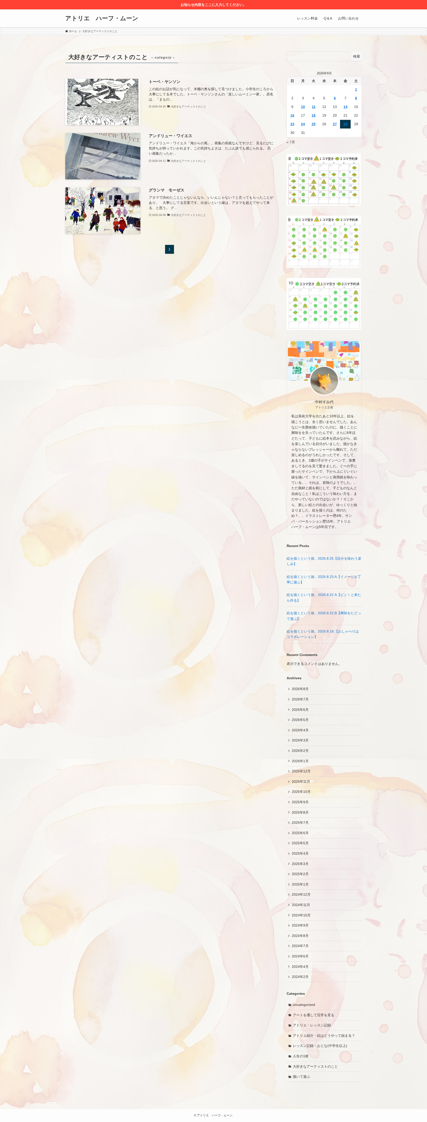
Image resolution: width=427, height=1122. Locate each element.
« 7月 (291, 142)
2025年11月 (301, 781)
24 (303, 124)
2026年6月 (300, 710)
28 (345, 124)
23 (292, 124)
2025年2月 (300, 874)
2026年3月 (300, 740)
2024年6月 (300, 956)
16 (292, 115)
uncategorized (304, 1005)
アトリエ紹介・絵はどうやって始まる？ (324, 1035)
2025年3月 (300, 864)
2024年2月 (300, 977)
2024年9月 (300, 925)
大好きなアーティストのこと (315, 1066)
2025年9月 (300, 802)
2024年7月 (300, 946)
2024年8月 (300, 936)
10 (303, 107)
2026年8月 (300, 689)
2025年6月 (300, 833)
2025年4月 (300, 853)
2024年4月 (300, 967)
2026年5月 (300, 720)
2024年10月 (301, 915)
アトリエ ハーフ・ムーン (101, 18)
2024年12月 (301, 894)
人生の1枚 (301, 1056)
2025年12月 (301, 771)
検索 (356, 56)
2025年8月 (300, 812)
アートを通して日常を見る (313, 1015)
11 (314, 107)
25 (314, 124)
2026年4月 (300, 730)
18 (314, 115)
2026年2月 (300, 751)
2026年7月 (300, 699)
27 (335, 124)
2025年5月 (300, 843)
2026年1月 (300, 761)
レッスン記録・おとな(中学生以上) (320, 1046)
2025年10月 (301, 792)
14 (345, 107)
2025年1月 (300, 884)
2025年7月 (300, 823)
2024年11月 (301, 905)
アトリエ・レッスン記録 (312, 1025)
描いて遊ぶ (301, 1077)
